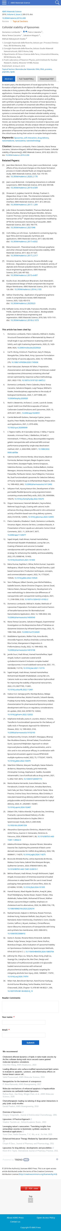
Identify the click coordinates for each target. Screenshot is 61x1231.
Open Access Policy (46, 1217)
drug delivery (43, 137)
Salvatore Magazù (31, 35)
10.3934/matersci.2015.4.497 (24, 275)
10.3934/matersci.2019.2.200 (14, 18)
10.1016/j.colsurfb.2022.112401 (20, 689)
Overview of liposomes (12, 1112)
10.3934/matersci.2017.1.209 (24, 204)
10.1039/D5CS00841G (16, 933)
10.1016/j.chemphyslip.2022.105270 (29, 499)
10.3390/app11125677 (17, 535)
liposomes (18, 137)
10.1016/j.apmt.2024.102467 (19, 807)
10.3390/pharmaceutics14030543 (21, 617)
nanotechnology (33, 140)
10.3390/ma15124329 (30, 632)
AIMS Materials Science (11, 11)
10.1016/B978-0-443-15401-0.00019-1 (23, 869)
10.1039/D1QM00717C (33, 779)
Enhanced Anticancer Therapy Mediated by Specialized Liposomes (30, 1139)
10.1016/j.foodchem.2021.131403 (21, 560)
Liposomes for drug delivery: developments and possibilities (27, 1148)
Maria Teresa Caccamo (11, 35)
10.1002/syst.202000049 (17, 427)
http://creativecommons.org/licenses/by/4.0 (37, 1174)
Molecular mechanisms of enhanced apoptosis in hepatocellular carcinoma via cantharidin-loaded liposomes (29, 1090)
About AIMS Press (15, 1217)
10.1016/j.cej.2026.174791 (18, 976)
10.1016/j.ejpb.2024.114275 (34, 854)
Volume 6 (11, 14)
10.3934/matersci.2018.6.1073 (24, 320)
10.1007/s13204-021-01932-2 (36, 599)
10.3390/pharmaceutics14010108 (21, 650)
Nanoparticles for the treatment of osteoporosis (22, 1081)
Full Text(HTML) (26, 78)
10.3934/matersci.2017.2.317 (24, 255)
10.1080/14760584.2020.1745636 (24, 362)
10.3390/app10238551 (31, 413)
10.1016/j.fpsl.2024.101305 (34, 887)
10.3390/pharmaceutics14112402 (38, 484)
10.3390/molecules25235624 (29, 347)
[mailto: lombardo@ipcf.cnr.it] (26, 31)
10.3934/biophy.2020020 (18, 398)
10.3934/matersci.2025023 (22, 303)
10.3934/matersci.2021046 (22, 227)
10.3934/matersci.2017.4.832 (24, 241)
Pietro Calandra (34, 32)
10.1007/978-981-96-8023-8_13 (20, 991)
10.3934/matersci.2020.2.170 (24, 176)
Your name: (8, 1017)
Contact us (15, 1221)
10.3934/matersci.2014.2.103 (27, 289)
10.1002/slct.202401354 (17, 825)
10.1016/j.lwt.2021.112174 (33, 668)
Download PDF (47, 78)
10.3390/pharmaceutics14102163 (21, 732)
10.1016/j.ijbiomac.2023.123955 (41, 517)
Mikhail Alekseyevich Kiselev (14, 39)
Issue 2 (19, 14)
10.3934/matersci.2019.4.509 (24, 187)
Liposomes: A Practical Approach (16, 1119)
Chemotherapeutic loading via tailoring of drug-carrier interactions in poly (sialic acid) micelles (30, 1102)
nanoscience (20, 140)
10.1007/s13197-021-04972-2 (33, 380)
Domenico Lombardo (11, 32)
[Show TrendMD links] (57, 1159)
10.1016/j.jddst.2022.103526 (25, 578)
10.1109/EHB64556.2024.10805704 (39, 951)
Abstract (9, 78)
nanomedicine (8, 140)
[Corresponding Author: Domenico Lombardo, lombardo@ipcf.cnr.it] (24, 31)
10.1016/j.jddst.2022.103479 (19, 761)
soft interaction (30, 137)
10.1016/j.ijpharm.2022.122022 (20, 714)
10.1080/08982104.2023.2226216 (21, 908)
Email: (6, 1030)
